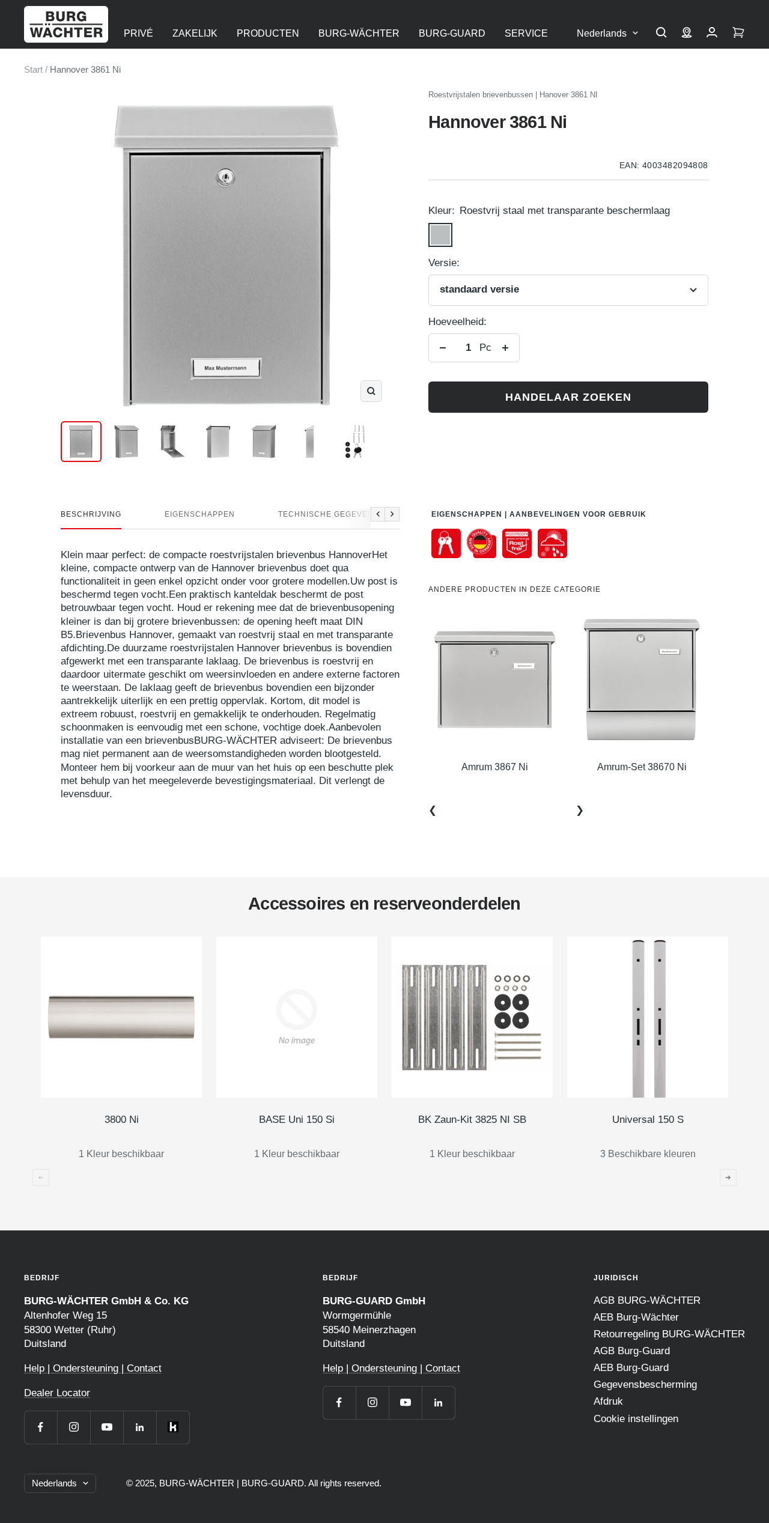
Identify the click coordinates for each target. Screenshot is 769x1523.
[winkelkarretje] (738, 33)
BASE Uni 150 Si (297, 1119)
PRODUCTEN (268, 33)
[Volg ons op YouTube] (106, 1427)
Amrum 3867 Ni (494, 767)
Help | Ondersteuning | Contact (93, 1368)
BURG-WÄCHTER (359, 33)
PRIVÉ (138, 33)
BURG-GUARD (452, 33)
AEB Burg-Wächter (636, 1317)
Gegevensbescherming (645, 1384)
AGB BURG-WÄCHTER (647, 1300)
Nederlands (602, 33)
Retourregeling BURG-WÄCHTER (669, 1334)
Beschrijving (91, 514)
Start (33, 69)
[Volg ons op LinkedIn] (139, 1427)
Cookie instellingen (636, 1418)
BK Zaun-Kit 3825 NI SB (472, 1119)
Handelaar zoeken (568, 397)
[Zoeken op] (661, 33)
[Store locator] (686, 33)
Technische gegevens (328, 514)
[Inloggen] (712, 33)
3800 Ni (122, 1119)
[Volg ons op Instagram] (73, 1427)
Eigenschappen (200, 514)
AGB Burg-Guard (632, 1351)
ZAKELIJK (194, 33)
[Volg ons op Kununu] (172, 1427)
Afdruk (608, 1401)
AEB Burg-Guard (631, 1367)
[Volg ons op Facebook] (40, 1427)
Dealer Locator (57, 1393)
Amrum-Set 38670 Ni (642, 767)
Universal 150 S (648, 1119)
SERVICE (526, 33)
